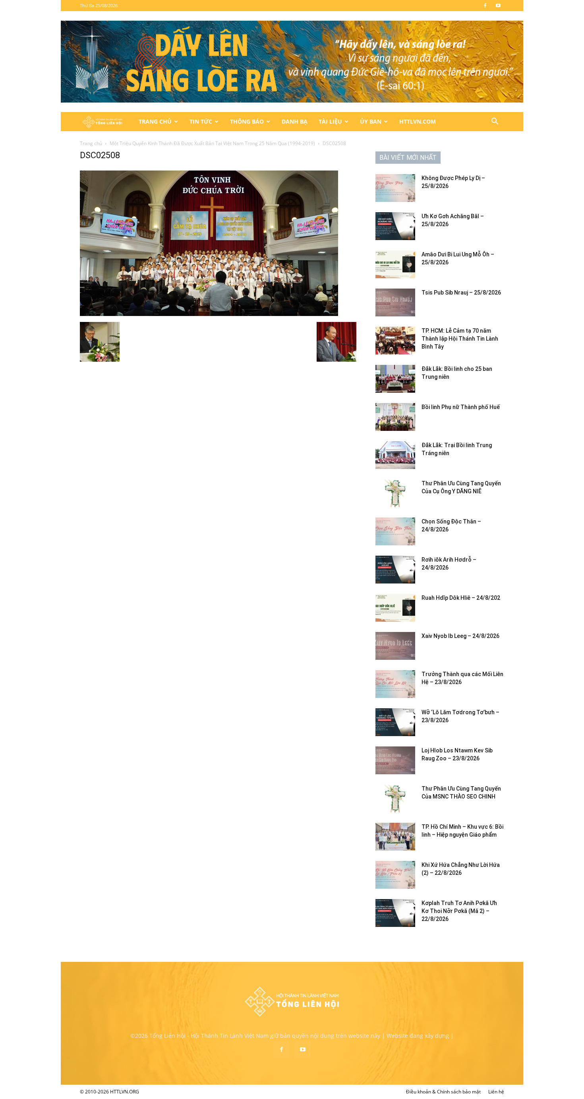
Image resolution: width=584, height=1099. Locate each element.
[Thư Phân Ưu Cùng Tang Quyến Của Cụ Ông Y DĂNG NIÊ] (395, 493)
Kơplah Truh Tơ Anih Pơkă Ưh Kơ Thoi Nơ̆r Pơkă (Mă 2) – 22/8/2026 (459, 911)
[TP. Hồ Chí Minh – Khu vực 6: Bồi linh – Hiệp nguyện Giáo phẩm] (395, 837)
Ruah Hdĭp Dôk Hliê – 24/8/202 (461, 598)
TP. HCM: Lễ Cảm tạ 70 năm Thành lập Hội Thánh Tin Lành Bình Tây (460, 339)
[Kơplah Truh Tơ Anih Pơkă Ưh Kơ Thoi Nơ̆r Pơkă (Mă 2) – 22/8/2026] (395, 913)
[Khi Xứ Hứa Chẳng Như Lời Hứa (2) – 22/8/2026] (395, 875)
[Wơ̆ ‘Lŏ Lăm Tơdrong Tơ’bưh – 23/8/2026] (395, 722)
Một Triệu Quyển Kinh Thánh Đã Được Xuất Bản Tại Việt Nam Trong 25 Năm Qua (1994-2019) (212, 143)
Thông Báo (247, 121)
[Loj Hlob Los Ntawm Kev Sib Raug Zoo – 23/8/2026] (395, 760)
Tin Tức (201, 121)
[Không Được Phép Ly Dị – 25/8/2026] (395, 188)
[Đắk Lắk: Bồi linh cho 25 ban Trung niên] (395, 379)
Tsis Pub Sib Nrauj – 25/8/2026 (461, 292)
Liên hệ (496, 1091)
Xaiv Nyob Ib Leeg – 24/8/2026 (460, 636)
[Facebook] (485, 5)
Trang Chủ (155, 121)
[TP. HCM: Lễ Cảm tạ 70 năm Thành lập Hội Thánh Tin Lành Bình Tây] (395, 341)
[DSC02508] (209, 313)
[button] (494, 122)
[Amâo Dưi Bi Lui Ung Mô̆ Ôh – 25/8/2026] (395, 264)
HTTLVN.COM (417, 121)
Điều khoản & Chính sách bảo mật (443, 1091)
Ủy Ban (370, 121)
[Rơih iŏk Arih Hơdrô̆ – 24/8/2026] (395, 569)
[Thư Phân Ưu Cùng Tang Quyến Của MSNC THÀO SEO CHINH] (395, 798)
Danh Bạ (294, 121)
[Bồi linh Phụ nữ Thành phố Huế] (395, 417)
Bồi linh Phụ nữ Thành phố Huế (461, 407)
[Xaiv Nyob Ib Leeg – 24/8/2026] (395, 646)
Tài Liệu (330, 121)
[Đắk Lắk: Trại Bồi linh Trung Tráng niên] (395, 455)
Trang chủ (91, 143)
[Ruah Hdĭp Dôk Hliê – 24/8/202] (395, 608)
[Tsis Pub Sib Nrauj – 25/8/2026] (395, 302)
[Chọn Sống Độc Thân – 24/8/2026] (395, 531)
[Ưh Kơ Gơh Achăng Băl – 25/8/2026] (395, 226)
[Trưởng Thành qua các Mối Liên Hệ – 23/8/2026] (395, 684)
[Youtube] (498, 5)
